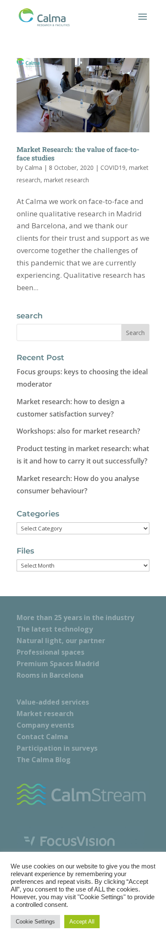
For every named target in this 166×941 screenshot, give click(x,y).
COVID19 (113, 167)
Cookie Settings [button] (35, 921)
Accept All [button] (81, 921)
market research (66, 180)
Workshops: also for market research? (78, 431)
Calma (33, 167)
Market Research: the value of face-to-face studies (78, 153)
